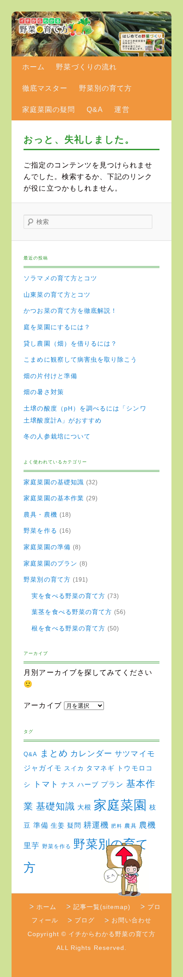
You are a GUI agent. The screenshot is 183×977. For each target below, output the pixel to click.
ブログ (85, 920)
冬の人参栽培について (57, 436)
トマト (46, 784)
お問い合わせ (131, 920)
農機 (147, 824)
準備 (40, 825)
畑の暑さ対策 (44, 391)
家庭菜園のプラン (50, 563)
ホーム (33, 67)
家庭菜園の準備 (47, 546)
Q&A (95, 109)
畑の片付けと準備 (50, 375)
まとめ (54, 753)
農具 (130, 825)
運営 (121, 109)
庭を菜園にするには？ (57, 327)
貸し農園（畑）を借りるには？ (70, 343)
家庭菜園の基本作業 (54, 498)
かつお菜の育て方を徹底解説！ (70, 310)
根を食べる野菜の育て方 (68, 628)
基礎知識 (55, 806)
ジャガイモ (42, 768)
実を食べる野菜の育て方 (68, 595)
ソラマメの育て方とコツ (60, 278)
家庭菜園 (120, 805)
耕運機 (96, 825)
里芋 (32, 845)
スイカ (74, 768)
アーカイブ (42, 705)
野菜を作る (40, 530)
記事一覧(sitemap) (102, 906)
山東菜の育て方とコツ (57, 294)
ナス (68, 784)
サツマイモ (135, 754)
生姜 (58, 825)
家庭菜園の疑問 (48, 109)
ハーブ (88, 784)
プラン (112, 784)
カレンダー (91, 753)
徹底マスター (45, 88)
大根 (84, 807)
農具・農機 (40, 514)
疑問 (74, 825)
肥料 (116, 826)
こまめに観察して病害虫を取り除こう (80, 359)
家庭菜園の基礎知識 (54, 482)
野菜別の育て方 (105, 88)
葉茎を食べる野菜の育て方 (72, 611)
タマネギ (100, 768)
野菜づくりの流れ (86, 67)
